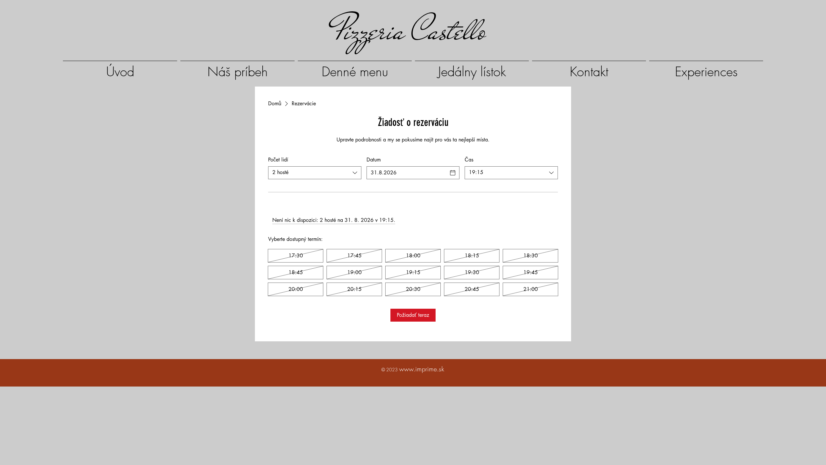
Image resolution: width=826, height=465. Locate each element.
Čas (469, 159)
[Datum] (453, 173)
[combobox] (314, 172)
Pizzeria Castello (410, 30)
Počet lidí (278, 159)
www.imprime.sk (421, 369)
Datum (374, 159)
